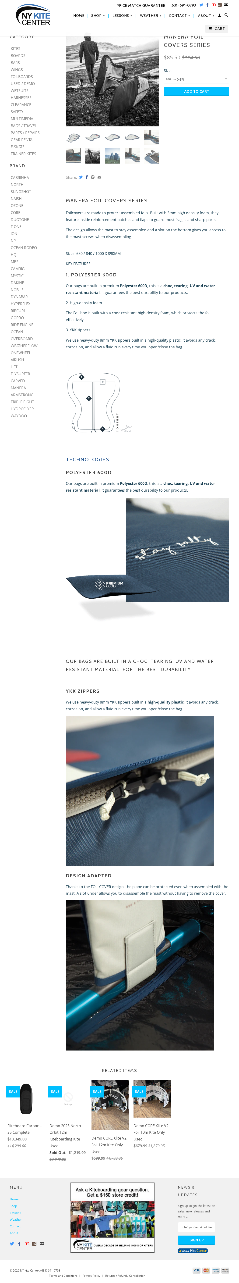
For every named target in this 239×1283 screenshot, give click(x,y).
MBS (14, 262)
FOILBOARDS (22, 77)
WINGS (17, 70)
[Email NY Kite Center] (226, 6)
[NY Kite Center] (35, 15)
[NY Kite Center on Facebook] (208, 6)
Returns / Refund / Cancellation (125, 1276)
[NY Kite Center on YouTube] (214, 6)
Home (78, 16)
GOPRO (17, 318)
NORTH (17, 184)
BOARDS (18, 56)
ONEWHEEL (21, 353)
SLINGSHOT (21, 191)
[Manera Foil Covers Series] (112, 79)
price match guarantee (140, 6)
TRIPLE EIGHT (22, 402)
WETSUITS (19, 91)
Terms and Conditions (63, 1276)
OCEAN (17, 332)
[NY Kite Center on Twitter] (202, 6)
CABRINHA (20, 177)
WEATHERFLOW (24, 346)
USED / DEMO (23, 84)
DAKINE (17, 283)
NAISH (16, 199)
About (206, 15)
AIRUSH (17, 360)
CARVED (18, 381)
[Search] (226, 16)
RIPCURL (18, 311)
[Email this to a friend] (98, 177)
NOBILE (17, 290)
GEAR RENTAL (22, 140)
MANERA (18, 388)
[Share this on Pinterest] (92, 177)
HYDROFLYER (22, 409)
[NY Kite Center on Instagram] (220, 6)
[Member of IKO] (193, 1252)
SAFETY (17, 112)
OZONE (17, 206)
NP (13, 241)
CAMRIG (18, 269)
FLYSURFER (20, 374)
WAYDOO (19, 416)
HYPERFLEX (20, 304)
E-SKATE (18, 147)
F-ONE (16, 227)
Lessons (122, 15)
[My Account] (220, 16)
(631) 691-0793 (50, 1270)
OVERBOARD (22, 339)
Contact (179, 15)
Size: (168, 70)
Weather (151, 15)
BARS (15, 63)
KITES (15, 48)
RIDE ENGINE (22, 325)
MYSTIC (17, 276)
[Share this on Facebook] (86, 177)
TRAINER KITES (23, 154)
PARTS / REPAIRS (25, 133)
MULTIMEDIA (22, 119)
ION (14, 234)
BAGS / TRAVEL (24, 126)
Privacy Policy (91, 1276)
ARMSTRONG (22, 395)
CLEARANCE (21, 105)
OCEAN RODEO (24, 248)
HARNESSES (21, 98)
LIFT (14, 367)
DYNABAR (19, 297)
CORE (15, 213)
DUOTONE (20, 220)
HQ (13, 255)
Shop (98, 15)
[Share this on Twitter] (80, 177)
